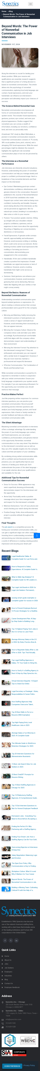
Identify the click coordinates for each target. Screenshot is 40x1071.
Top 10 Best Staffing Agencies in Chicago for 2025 (23, 786)
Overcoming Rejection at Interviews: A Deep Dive (25, 848)
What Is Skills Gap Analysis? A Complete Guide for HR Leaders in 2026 (24, 578)
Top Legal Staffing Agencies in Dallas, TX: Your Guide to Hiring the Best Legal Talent (24, 661)
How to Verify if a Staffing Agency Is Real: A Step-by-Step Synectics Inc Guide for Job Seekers (25, 672)
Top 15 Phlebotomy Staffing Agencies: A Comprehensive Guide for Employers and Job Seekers (24, 796)
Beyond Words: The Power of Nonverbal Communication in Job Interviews (24, 881)
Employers (8, 972)
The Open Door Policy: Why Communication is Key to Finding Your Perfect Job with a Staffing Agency (24, 865)
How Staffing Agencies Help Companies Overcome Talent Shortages (22, 703)
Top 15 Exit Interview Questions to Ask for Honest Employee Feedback (25, 807)
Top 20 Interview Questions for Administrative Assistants (23, 755)
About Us (8, 960)
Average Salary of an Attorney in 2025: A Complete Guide (23, 734)
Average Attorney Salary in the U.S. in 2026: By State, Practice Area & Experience (24, 641)
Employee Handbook (12, 987)
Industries (8, 976)
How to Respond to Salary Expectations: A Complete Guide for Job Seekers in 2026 (25, 568)
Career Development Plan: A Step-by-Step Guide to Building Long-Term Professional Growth (24, 620)
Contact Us (9, 983)
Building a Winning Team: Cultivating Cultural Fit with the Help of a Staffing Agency (25, 889)
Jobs (6, 964)
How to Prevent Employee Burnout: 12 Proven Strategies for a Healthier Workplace (25, 609)
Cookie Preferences (12, 1066)
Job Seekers (9, 968)
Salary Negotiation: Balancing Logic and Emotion (24, 856)
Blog (11, 11)
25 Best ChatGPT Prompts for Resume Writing (23, 775)
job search (9, 527)
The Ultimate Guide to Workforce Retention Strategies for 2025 (24, 744)
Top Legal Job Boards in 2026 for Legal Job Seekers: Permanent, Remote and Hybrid (24, 589)
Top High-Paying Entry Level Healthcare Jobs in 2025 (22, 723)
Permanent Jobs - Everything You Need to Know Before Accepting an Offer (24, 817)
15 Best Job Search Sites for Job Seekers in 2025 (24, 765)
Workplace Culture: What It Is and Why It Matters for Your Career (24, 872)
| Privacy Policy (28, 1065)
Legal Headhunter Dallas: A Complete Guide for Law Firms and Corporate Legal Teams (24, 558)
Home (4, 11)
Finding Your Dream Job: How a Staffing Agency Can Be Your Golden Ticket (25, 838)
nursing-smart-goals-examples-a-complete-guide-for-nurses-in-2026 (25, 599)
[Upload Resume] (37, 535)
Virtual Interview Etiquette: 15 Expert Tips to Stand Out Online (25, 682)
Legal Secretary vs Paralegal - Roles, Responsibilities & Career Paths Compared (25, 693)
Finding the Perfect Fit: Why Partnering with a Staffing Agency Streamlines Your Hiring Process (24, 828)
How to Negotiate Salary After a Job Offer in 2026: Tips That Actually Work (25, 651)
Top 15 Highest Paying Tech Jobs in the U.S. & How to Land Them (25, 630)
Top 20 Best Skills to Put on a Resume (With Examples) (22, 713)
